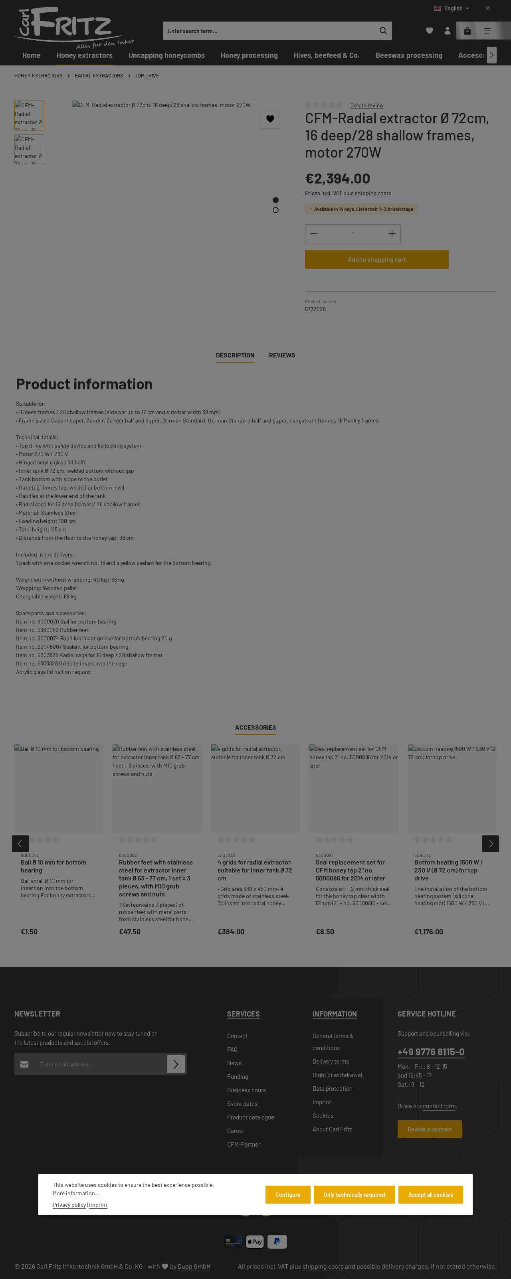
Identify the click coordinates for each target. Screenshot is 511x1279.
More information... (76, 1193)
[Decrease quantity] (313, 233)
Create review (367, 104)
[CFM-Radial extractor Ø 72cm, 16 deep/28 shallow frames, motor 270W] (170, 186)
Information (335, 1013)
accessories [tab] (255, 727)
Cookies (323, 1115)
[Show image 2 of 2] (276, 210)
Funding (237, 1076)
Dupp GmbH (194, 1266)
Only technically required (354, 1194)
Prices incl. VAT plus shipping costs (348, 192)
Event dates (242, 1103)
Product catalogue (250, 1117)
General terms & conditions (333, 1041)
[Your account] (447, 31)
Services (243, 1013)
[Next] (492, 55)
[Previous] (20, 843)
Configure (288, 1194)
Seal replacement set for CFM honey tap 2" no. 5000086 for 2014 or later (350, 870)
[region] (151, 199)
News (234, 1062)
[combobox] (269, 31)
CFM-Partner (243, 1144)
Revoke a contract (430, 1129)
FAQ (232, 1049)
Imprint (322, 1101)
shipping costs (323, 1266)
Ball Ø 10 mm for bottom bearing (53, 866)
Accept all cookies (430, 1194)
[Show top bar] (488, 31)
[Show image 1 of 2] (276, 200)
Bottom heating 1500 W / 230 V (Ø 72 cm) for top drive (448, 870)
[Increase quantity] (392, 233)
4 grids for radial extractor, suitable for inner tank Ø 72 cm (255, 870)
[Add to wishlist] (270, 119)
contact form (439, 1105)
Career (235, 1130)
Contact (237, 1035)
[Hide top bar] (487, 8)
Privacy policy (69, 1204)
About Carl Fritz (332, 1129)
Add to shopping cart (377, 259)
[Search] (383, 31)
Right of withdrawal (337, 1074)
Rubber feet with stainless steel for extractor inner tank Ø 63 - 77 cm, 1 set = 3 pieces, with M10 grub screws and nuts (156, 878)
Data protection (333, 1088)
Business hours (246, 1089)
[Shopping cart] (467, 31)
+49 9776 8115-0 (431, 1051)
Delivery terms (331, 1061)
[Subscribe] (176, 1064)
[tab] (235, 355)
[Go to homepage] (74, 28)
